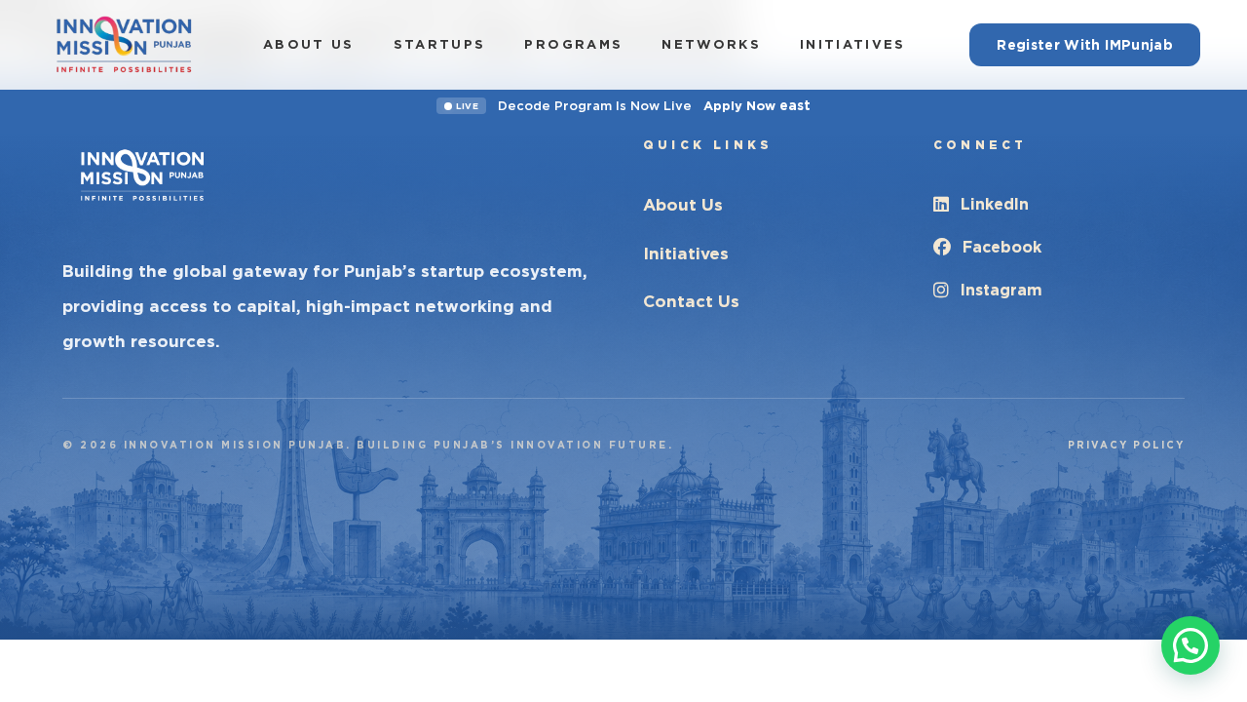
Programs (573, 44)
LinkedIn (995, 204)
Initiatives (853, 44)
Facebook (1002, 247)
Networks (711, 44)
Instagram (1001, 290)
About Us (309, 44)
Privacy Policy (1126, 444)
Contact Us (691, 301)
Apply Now (757, 105)
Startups (440, 44)
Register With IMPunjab (1085, 45)
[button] (1190, 645)
